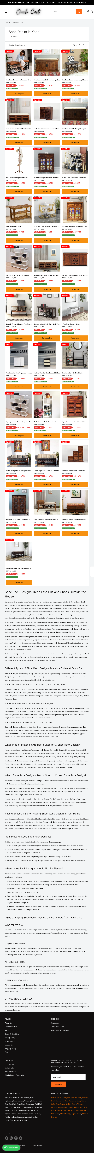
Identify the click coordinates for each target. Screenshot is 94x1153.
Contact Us (8, 1045)
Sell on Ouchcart (11, 1072)
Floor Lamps (61, 1110)
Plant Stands (60, 1104)
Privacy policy (10, 1038)
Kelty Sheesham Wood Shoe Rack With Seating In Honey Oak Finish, (19, 129)
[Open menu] (6, 12)
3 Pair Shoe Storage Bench (71, 324)
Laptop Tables (76, 1114)
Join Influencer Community (14, 1075)
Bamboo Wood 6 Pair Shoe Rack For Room (47, 324)
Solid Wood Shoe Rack (13, 226)
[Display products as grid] (80, 45)
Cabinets (85, 1098)
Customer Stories (11, 1027)
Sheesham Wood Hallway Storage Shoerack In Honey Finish (47, 80)
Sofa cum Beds (76, 1098)
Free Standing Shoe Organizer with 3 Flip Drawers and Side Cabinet (19, 373)
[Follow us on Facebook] (6, 1138)
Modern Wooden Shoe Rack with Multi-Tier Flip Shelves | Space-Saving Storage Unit (47, 373)
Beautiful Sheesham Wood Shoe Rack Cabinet (47, 275)
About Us (8, 1023)
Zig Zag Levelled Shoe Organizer (17, 275)
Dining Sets (66, 1098)
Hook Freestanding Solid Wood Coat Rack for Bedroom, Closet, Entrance (19, 177)
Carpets (69, 1110)
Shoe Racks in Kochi (17, 23)
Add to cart (47, 94)
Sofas (53, 1104)
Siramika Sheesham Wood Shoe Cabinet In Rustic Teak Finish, (75, 226)
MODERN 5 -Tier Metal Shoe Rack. (74, 177)
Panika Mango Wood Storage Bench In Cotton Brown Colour (19, 471)
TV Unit (65, 1101)
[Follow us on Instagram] (11, 1138)
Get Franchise (9, 1064)
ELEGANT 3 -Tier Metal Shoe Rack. (46, 226)
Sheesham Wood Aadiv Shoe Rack (73, 471)
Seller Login (9, 1068)
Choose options (19, 94)
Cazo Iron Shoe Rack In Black (72, 373)
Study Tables (81, 1101)
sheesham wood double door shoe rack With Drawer (19, 519)
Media (7, 1030)
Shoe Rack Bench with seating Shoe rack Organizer (75, 80)
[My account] (88, 11)
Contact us (55, 1023)
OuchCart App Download (60, 1030)
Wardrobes (72, 1101)
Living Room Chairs (65, 1107)
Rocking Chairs (71, 1104)
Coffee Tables (56, 1098)
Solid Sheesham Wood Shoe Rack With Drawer (47, 519)
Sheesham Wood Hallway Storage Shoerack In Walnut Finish (75, 129)
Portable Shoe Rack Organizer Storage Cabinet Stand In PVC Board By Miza (47, 422)
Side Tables (55, 1114)
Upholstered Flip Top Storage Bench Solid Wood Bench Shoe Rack (19, 568)
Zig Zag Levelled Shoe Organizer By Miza (19, 422)
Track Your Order (57, 1027)
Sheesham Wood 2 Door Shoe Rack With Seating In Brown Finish (75, 519)
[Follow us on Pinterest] (16, 1138)
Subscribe (58, 1084)
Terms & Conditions (12, 1034)
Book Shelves (56, 1101)
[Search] (79, 11)
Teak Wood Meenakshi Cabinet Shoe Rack (47, 129)
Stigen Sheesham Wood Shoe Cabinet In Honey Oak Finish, (75, 422)
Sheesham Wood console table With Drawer (75, 275)
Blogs (7, 1052)
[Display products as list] (84, 45)
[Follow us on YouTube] (20, 1138)
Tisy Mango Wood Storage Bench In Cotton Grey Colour (47, 471)
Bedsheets (83, 1110)
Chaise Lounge (65, 1114)
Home (6, 23)
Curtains (76, 1110)
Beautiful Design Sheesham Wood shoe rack (47, 177)
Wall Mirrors (77, 1107)
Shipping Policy (10, 1049)
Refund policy (10, 1041)
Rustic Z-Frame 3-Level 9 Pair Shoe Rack (19, 324)
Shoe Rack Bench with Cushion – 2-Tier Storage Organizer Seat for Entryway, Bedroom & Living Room (19, 80)
